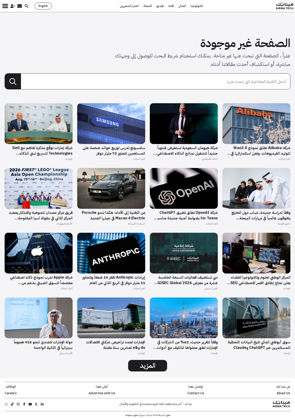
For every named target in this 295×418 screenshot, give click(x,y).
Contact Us (195, 393)
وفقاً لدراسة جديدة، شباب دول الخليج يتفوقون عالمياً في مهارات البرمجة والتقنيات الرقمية (260, 215)
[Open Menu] (5, 6)
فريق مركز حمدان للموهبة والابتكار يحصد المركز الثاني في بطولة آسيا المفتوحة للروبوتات (41, 215)
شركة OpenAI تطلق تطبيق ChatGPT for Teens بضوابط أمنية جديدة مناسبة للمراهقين (187, 215)
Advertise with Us (101, 393)
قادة (171, 6)
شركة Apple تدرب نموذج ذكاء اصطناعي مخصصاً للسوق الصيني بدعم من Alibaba (41, 280)
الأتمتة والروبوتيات (64, 223)
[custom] (42, 404)
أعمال (182, 6)
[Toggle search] (26, 6)
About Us (283, 393)
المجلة (147, 6)
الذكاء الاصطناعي (210, 159)
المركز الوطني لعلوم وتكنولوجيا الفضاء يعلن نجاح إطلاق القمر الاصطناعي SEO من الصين (260, 280)
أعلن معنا (102, 386)
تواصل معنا (195, 386)
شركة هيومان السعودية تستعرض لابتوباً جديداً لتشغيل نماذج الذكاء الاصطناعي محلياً (187, 150)
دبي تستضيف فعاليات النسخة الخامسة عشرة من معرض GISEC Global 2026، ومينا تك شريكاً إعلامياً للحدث (187, 280)
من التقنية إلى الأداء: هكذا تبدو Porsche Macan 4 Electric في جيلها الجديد (113, 215)
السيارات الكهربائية (136, 223)
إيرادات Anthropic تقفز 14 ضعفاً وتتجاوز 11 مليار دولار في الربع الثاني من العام (113, 280)
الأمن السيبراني (211, 288)
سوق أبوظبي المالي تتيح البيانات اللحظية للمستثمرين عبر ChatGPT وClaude (259, 344)
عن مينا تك (283, 386)
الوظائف (10, 386)
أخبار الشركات (284, 159)
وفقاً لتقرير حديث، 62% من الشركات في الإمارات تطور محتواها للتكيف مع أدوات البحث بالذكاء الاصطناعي (187, 344)
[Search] (13, 82)
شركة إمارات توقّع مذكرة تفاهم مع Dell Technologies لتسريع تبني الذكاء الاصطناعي (42, 150)
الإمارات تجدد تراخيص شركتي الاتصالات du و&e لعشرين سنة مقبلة (115, 344)
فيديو (160, 6)
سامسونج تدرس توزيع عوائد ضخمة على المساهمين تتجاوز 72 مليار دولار (114, 150)
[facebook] (24, 404)
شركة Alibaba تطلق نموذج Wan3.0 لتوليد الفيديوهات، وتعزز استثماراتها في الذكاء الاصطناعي (260, 150)
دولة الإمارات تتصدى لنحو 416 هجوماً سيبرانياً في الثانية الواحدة (43, 344)
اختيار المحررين (129, 6)
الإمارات (69, 159)
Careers (11, 393)
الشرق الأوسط (284, 223)
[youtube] (30, 404)
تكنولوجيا (197, 6)
